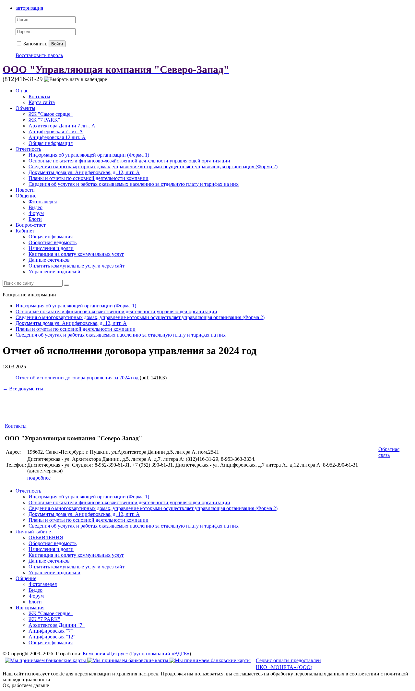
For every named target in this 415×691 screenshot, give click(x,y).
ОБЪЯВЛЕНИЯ (46, 537)
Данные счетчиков (49, 260)
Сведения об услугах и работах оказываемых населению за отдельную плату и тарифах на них (134, 184)
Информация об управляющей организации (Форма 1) (89, 155)
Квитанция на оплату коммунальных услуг (76, 254)
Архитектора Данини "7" (57, 625)
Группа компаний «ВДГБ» (160, 653)
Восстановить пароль (39, 55)
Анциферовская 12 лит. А (57, 137)
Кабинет (25, 230)
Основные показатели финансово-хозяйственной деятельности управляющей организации (129, 160)
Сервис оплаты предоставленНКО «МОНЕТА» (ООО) (288, 664)
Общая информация (51, 143)
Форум (36, 213)
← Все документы (23, 388)
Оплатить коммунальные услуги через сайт (76, 265)
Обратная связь (388, 452)
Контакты (39, 96)
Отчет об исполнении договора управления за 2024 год (77, 377)
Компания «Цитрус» (105, 653)
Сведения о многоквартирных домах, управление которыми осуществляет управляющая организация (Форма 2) (153, 166)
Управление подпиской (54, 271)
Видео (35, 207)
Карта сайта (42, 102)
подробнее (39, 478)
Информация (30, 607)
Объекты (25, 108)
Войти (57, 44)
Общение (26, 195)
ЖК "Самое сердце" (51, 114)
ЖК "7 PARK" (44, 120)
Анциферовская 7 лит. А (56, 131)
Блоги (35, 219)
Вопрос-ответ (31, 225)
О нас (22, 90)
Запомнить (34, 43)
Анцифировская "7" (51, 631)
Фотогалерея (43, 201)
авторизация (29, 8)
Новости (25, 190)
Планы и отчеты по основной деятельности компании (88, 178)
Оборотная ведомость (53, 242)
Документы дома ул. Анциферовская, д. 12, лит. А (84, 172)
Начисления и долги (51, 248)
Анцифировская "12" (52, 636)
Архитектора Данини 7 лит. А (62, 125)
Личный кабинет (34, 531)
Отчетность (28, 149)
